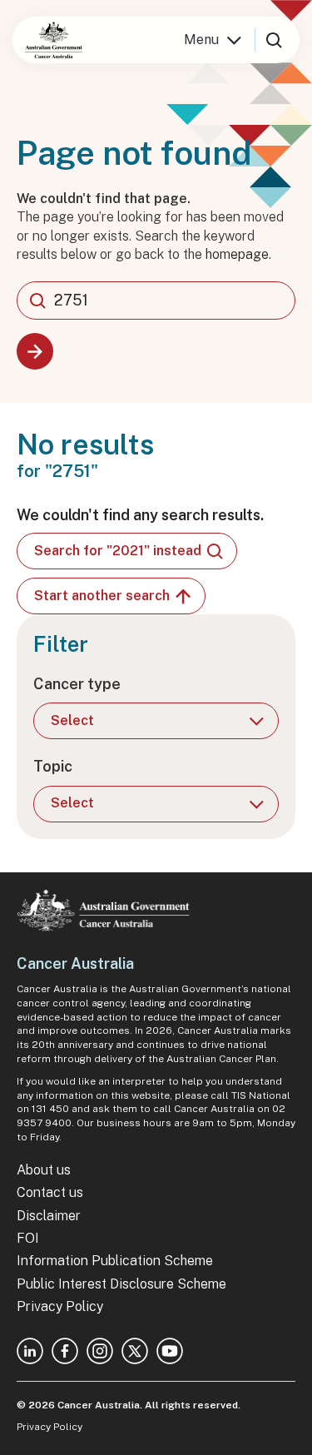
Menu (201, 39)
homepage (237, 254)
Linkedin (30, 1351)
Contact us (50, 1192)
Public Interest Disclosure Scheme (121, 1284)
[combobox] (156, 300)
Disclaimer (49, 1216)
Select (72, 720)
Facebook (65, 1351)
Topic (52, 766)
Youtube (169, 1351)
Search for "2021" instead (117, 551)
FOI (28, 1238)
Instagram (100, 1351)
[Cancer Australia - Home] (53, 40)
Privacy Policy (60, 1306)
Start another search (102, 595)
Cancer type (77, 684)
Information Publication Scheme (115, 1261)
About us (44, 1170)
